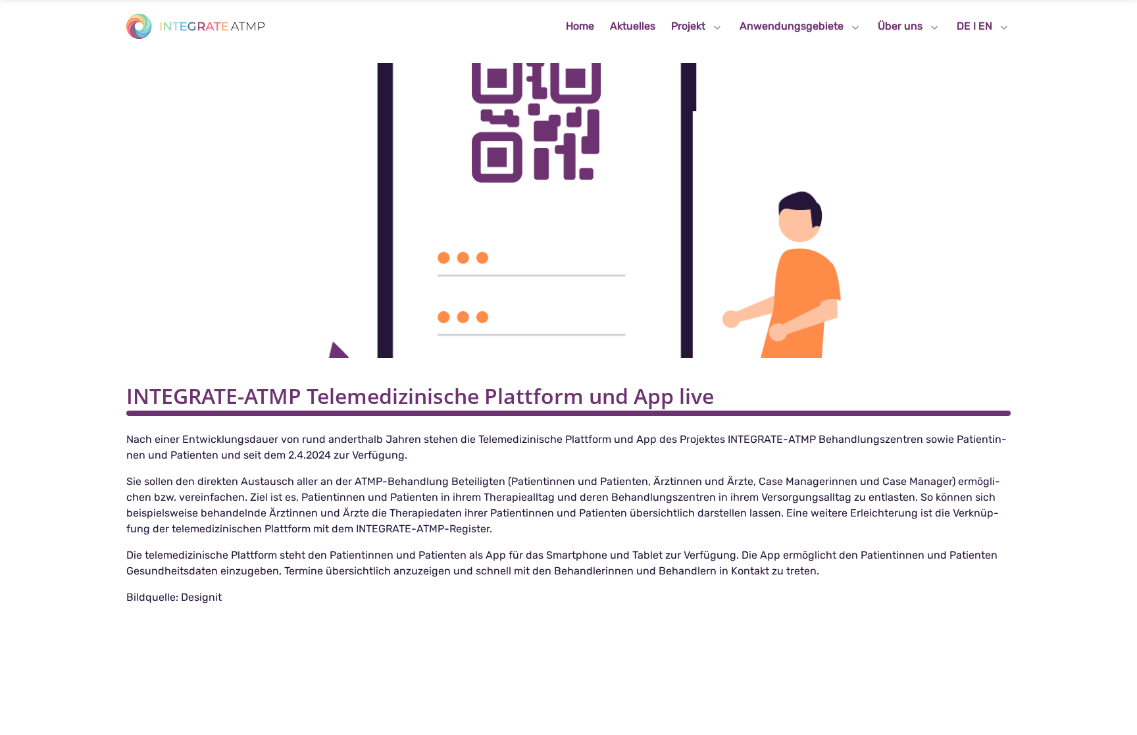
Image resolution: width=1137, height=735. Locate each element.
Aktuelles (632, 26)
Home (580, 26)
